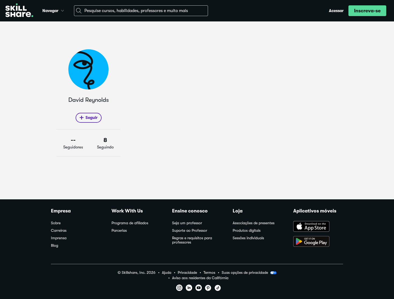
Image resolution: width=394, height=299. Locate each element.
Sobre (56, 223)
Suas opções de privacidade (245, 272)
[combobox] (141, 10)
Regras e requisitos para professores (192, 240)
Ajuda (166, 273)
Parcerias (119, 231)
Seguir (92, 117)
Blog (54, 246)
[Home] (19, 10)
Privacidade (187, 273)
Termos (209, 273)
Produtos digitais (247, 231)
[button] (62, 10)
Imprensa (58, 238)
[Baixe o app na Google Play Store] (318, 242)
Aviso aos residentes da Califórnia (200, 278)
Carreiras (58, 231)
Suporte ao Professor (189, 231)
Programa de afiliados (129, 223)
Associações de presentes (253, 223)
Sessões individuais (248, 238)
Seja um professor (187, 223)
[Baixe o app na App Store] (318, 227)
